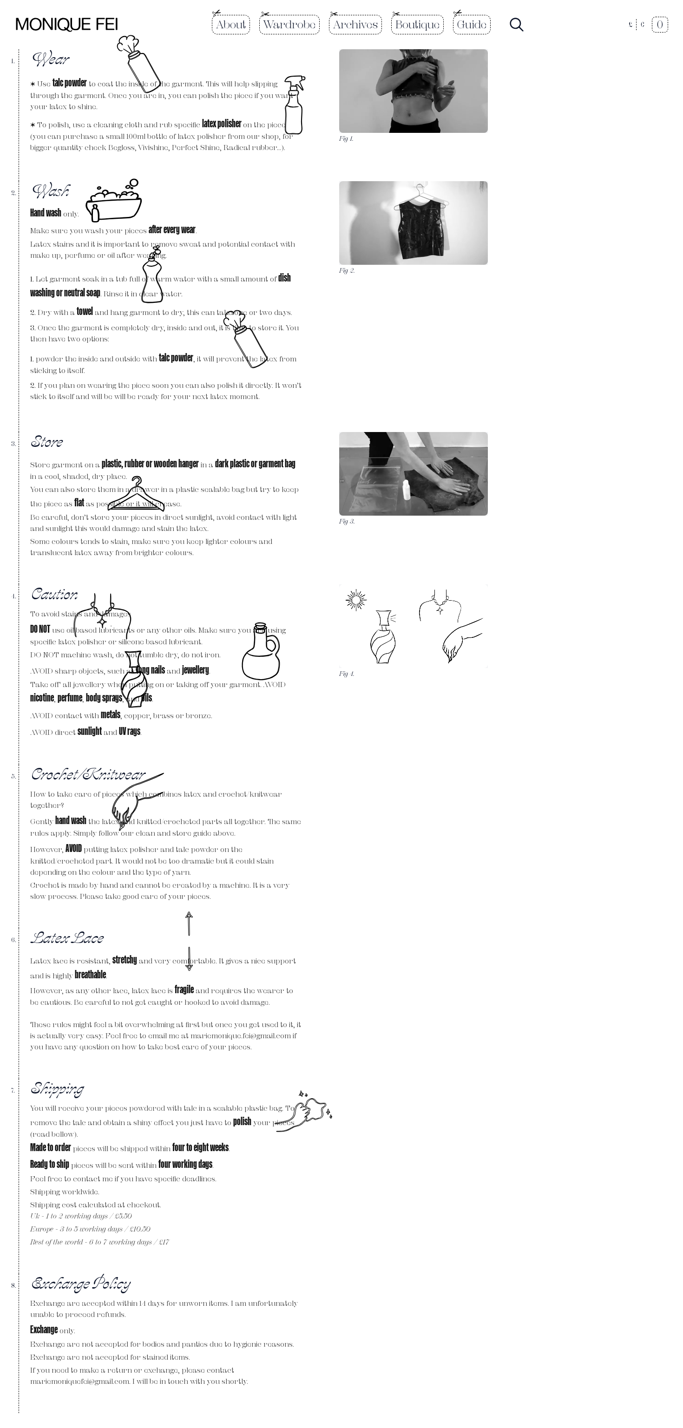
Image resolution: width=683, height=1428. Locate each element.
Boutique (417, 24)
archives (355, 24)
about (231, 24)
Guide (471, 24)
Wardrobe (289, 24)
